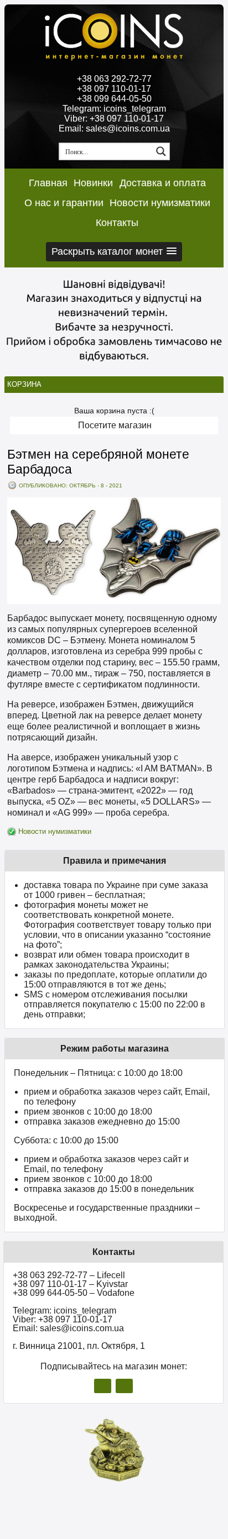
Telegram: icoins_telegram (114, 108)
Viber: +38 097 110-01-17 (114, 118)
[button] (114, 251)
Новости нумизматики (160, 202)
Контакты (117, 222)
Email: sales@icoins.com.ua (114, 128)
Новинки (93, 182)
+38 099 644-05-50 (114, 98)
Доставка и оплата (163, 182)
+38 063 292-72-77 (114, 78)
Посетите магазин (115, 425)
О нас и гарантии (63, 202)
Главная (48, 182)
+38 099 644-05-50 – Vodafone (73, 1293)
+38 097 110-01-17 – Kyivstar (70, 1284)
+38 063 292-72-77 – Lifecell (69, 1275)
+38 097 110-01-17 (114, 88)
